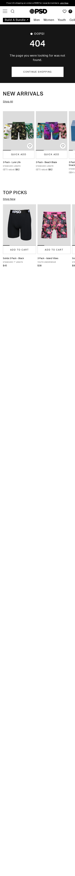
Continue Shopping (37, 72)
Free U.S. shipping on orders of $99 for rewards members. (37, 3)
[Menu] (5, 11)
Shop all (8, 101)
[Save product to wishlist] (30, 146)
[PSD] (38, 11)
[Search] (12, 11)
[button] (6, 245)
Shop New (9, 199)
